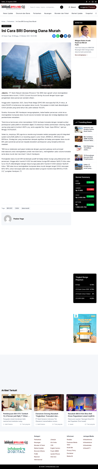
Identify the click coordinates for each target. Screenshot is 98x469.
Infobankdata (87, 445)
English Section (55, 448)
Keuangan (47, 13)
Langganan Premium (87, 7)
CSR (52, 445)
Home (3, 21)
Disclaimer (70, 453)
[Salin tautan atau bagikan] (69, 36)
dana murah (25, 208)
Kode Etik (70, 447)
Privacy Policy (71, 450)
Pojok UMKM (55, 451)
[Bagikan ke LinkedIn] (65, 36)
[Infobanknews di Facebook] (86, 1)
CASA (17, 208)
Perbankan (37, 13)
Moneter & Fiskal (39, 445)
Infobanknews (87, 439)
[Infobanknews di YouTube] (95, 1)
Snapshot (89, 13)
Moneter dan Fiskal (62, 13)
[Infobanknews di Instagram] (92, 1)
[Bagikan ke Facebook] (54, 36)
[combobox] (46, 7)
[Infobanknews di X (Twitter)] (89, 1)
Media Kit (70, 456)
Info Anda (54, 442)
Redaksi (69, 439)
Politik (36, 454)
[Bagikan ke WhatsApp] (58, 36)
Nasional (37, 457)
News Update (8, 13)
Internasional (38, 459)
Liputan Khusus (55, 454)
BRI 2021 (9, 208)
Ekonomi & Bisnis (39, 451)
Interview (53, 457)
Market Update (77, 13)
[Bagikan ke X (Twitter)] (61, 36)
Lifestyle (53, 439)
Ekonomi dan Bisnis (23, 13)
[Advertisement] (36, 189)
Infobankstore (87, 442)
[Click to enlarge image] (36, 65)
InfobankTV (87, 448)
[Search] (61, 7)
